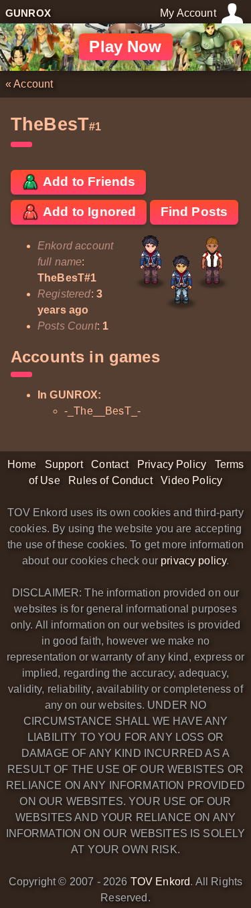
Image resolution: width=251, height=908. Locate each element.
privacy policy (193, 560)
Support (64, 464)
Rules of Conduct (110, 480)
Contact (110, 464)
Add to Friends (87, 182)
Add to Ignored (88, 212)
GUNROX (28, 13)
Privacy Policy (171, 464)
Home (22, 464)
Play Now (125, 46)
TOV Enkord (161, 881)
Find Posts (194, 212)
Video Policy (191, 480)
